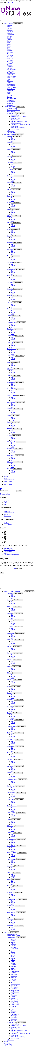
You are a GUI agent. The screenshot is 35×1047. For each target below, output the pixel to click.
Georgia (9, 39)
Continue (19, 568)
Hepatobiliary (14, 120)
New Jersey (10, 71)
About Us (6, 501)
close (2, 573)
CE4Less (6, 523)
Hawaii (9, 41)
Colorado (9, 33)
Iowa (8, 47)
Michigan (10, 58)
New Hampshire (12, 69)
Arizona (9, 28)
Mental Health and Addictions (19, 116)
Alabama (9, 25)
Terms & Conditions (9, 550)
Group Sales (7, 516)
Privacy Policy (8, 548)
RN (12, 138)
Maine (9, 54)
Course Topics (11, 113)
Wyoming (10, 105)
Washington (10, 100)
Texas (8, 92)
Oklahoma (10, 81)
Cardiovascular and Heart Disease (20, 124)
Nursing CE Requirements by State (14, 591)
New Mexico (11, 73)
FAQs (5, 478)
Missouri (9, 63)
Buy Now (10, 2)
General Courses (12, 108)
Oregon (9, 82)
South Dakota (11, 89)
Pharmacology (15, 115)
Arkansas (9, 30)
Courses (6, 932)
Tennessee (10, 90)
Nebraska (10, 66)
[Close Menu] (0, 588)
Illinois (9, 44)
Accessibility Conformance (11, 554)
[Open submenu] (13, 593)
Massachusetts (11, 57)
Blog (5, 504)
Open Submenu (18, 23)
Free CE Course (11, 111)
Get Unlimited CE (9, 484)
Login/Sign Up (8, 481)
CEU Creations (8, 524)
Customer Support (9, 479)
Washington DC (11, 98)
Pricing (6, 476)
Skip (14, 568)
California (10, 31)
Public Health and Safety (18, 127)
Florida (9, 38)
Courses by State (8, 23)
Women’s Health (15, 129)
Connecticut (10, 34)
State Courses (11, 937)
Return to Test (5, 494)
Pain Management (16, 123)
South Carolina (11, 87)
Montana (9, 65)
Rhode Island (11, 85)
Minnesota (10, 60)
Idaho (8, 42)
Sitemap (6, 553)
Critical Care (14, 126)
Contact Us (7, 511)
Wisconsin (10, 103)
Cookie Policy (8, 551)
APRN (13, 139)
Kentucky (10, 50)
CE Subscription (12, 132)
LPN (12, 141)
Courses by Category (10, 106)
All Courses (10, 131)
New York (10, 74)
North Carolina (11, 76)
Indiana (9, 46)
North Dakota (11, 77)
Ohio (8, 79)
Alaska (9, 26)
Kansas (9, 49)
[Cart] (1, 489)
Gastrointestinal (15, 118)
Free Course (7, 514)
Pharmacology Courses (13, 110)
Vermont (9, 95)
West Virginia (11, 101)
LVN (12, 167)
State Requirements (9, 134)
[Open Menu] (0, 20)
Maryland (10, 55)
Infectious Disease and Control (19, 121)
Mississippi (10, 62)
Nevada (9, 68)
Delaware (10, 36)
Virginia (9, 97)
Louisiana (10, 52)
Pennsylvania (11, 84)
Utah (8, 93)
